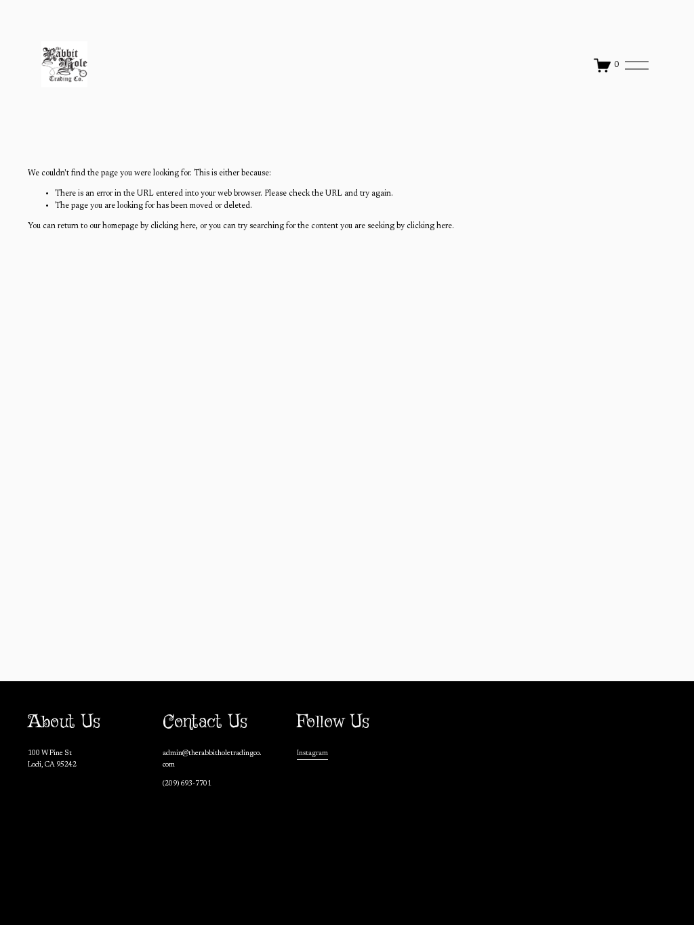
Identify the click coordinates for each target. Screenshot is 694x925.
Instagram (312, 753)
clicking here (173, 226)
